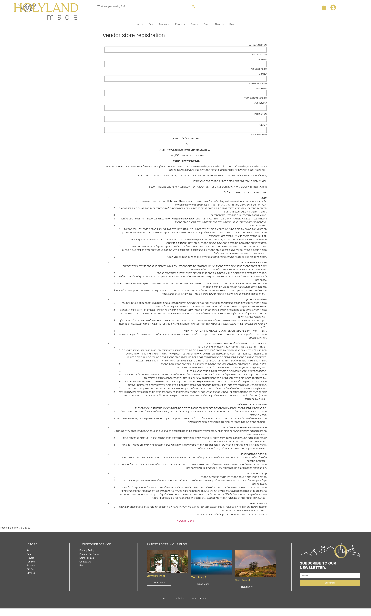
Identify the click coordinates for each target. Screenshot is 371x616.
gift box (31, 569)
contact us (85, 561)
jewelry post (156, 575)
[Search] (193, 6)
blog (231, 24)
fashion (163, 24)
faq (81, 565)
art (138, 24)
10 (26, 528)
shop (206, 24)
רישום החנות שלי (185, 521)
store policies (86, 558)
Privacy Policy (86, 550)
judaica (194, 24)
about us (219, 24)
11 (29, 528)
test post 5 (198, 577)
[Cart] (324, 7)
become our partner (89, 554)
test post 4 (242, 580)
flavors (178, 24)
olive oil (31, 573)
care (151, 24)
